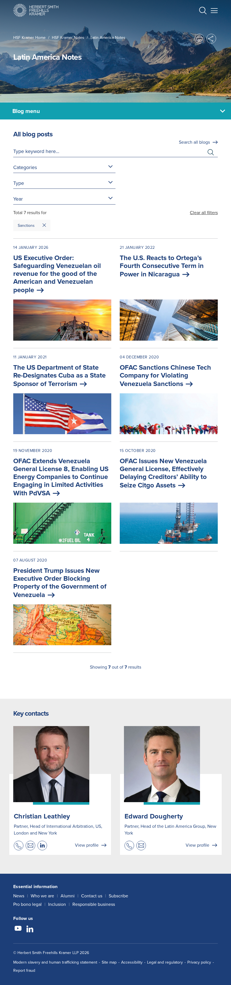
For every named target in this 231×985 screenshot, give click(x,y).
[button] (203, 11)
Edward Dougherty (154, 816)
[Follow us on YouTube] (18, 929)
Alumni (68, 896)
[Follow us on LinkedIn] (29, 929)
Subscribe (118, 896)
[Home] (35, 10)
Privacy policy (199, 962)
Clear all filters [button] (204, 212)
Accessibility (132, 962)
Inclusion (57, 904)
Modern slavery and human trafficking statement (55, 962)
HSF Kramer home (29, 37)
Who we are (42, 896)
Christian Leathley (42, 816)
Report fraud (24, 970)
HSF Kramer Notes (68, 37)
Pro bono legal (27, 904)
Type (18, 183)
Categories (25, 167)
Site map (109, 962)
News (18, 896)
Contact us (91, 896)
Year (18, 198)
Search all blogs (194, 142)
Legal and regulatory (165, 962)
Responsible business (93, 904)
